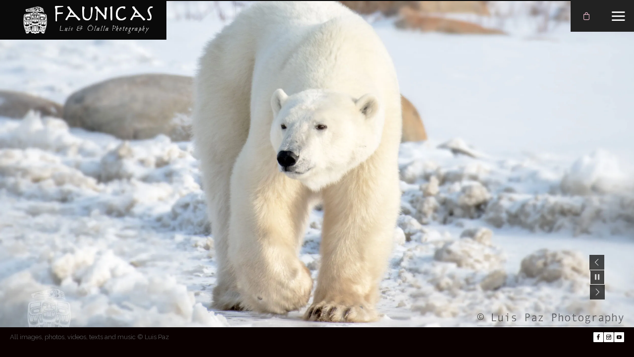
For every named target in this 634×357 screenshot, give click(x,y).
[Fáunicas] (35, 20)
